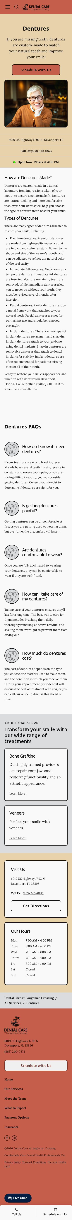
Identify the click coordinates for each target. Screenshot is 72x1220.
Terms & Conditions (34, 1162)
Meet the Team (15, 1098)
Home (8, 1079)
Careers (52, 1162)
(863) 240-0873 (41, 151)
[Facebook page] (7, 1138)
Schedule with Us (36, 69)
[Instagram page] (14, 1138)
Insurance (11, 1127)
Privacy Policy (12, 1162)
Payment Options (16, 1117)
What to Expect (15, 1108)
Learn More (17, 793)
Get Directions (36, 905)
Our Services (13, 1089)
